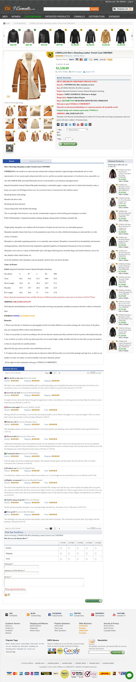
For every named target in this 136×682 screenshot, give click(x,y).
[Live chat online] (129, 675)
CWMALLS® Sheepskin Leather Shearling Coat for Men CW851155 (124, 187)
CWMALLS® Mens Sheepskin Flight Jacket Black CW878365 (125, 279)
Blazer (8, 643)
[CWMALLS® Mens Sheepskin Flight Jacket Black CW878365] (113, 281)
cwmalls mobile (108, 663)
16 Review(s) (68, 56)
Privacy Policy (109, 626)
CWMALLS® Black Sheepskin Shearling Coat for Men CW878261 (125, 330)
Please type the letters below (15, 589)
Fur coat (8, 646)
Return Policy (35, 631)
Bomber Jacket (15, 643)
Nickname (8, 564)
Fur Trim (41, 643)
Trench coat (31, 649)
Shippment (34, 628)
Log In (130, 2)
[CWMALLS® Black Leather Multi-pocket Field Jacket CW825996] (59, 30)
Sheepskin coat (21, 649)
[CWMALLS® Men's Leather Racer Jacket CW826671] (28, 30)
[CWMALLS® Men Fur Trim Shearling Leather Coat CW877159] (113, 202)
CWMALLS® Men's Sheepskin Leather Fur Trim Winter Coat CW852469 (125, 317)
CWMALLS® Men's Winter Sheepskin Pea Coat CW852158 (125, 292)
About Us (8, 626)
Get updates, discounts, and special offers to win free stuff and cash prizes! (108, 647)
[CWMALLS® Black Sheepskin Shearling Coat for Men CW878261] (75, 30)
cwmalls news (94, 663)
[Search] (94, 9)
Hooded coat (16, 646)
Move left (131, 36)
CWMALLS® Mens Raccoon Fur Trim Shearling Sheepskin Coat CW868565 (125, 304)
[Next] (59, 373)
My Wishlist (121, 2)
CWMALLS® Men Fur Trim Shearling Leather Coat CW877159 (124, 200)
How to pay (58, 628)
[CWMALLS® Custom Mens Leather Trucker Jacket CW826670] (13, 30)
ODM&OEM (83, 631)
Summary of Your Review (14, 570)
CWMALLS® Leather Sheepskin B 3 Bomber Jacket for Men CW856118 (125, 344)
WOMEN (16, 16)
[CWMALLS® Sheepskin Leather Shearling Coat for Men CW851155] (113, 189)
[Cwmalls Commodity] (20, 8)
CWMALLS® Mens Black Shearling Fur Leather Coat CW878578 (125, 227)
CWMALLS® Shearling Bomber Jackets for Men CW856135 (124, 240)
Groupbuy (82, 633)
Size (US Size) (59, 132)
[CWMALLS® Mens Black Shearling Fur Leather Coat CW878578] (90, 30)
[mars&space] (90, 124)
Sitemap (8, 633)
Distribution (83, 626)
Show (89, 373)
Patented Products (57, 16)
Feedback (8, 631)
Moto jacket (24, 646)
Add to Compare (77, 72)
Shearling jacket (11, 649)
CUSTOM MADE (32, 16)
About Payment (35, 626)
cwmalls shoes (80, 663)
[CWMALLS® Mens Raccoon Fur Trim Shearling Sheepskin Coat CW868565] (113, 306)
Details (11, 161)
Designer (82, 628)
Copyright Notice (110, 631)
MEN (5, 16)
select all (112, 166)
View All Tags (10, 652)
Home (7, 23)
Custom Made (25, 643)
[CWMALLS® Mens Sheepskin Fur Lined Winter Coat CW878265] (105, 30)
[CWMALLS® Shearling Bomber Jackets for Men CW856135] (113, 241)
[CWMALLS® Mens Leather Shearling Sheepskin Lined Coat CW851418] (113, 268)
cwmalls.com (39, 663)
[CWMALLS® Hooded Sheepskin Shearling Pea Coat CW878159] (113, 255)
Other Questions (60, 631)
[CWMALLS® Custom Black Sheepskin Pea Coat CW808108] (121, 30)
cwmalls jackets (53, 663)
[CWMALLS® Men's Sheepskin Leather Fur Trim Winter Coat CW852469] (113, 319)
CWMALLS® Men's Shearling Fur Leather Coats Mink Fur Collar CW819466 (125, 173)
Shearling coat (33, 646)
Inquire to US (90, 72)
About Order (58, 626)
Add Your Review (79, 56)
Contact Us (9, 628)
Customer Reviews (36, 161)
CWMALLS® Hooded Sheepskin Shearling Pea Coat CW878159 (124, 253)
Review (7, 577)
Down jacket (34, 643)
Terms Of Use (108, 628)
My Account (110, 2)
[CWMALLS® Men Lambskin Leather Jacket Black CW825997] (44, 30)
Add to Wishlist (63, 72)
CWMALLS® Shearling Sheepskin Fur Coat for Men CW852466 (125, 213)
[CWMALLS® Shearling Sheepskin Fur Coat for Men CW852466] (113, 215)
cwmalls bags (67, 663)
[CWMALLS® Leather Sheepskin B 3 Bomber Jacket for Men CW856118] (113, 345)
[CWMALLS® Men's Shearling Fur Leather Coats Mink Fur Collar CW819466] (113, 174)
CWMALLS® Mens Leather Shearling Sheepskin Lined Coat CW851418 (125, 266)
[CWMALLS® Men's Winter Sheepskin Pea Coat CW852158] (113, 294)
